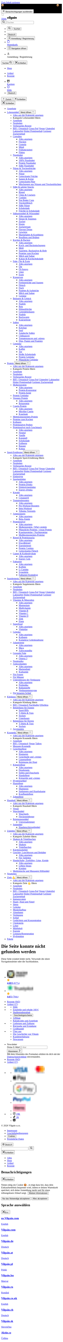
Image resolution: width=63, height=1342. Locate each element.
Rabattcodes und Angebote (25, 1020)
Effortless (44, 705)
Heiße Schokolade (27, 354)
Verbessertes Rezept (22, 126)
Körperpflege (19, 765)
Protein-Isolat (25, 393)
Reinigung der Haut (28, 762)
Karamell (23, 438)
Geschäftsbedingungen (17, 1133)
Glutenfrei (50, 128)
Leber (15, 925)
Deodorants (24, 770)
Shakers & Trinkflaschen (24, 839)
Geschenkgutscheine (23, 1015)
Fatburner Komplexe (28, 575)
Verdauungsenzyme (28, 690)
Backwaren (24, 317)
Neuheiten (17, 123)
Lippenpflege (25, 759)
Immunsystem (19, 899)
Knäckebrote (25, 320)
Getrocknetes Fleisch (28, 551)
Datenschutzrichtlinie (17, 1057)
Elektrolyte (18, 476)
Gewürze (23, 232)
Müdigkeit (17, 928)
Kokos (22, 448)
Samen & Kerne (26, 179)
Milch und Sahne (27, 256)
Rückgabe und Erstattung (24, 1026)
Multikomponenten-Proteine (32, 535)
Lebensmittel (13, 112)
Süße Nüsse (24, 205)
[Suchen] (3, 22)
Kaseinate (23, 414)
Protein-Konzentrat (27, 390)
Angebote (11, 108)
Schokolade (24, 208)
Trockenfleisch (25, 203)
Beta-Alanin (24, 519)
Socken (22, 715)
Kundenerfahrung (21, 1036)
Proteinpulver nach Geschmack (27, 427)
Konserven (18, 277)
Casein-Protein (20, 406)
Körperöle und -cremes (29, 778)
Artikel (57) (12, 1004)
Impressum (12, 1130)
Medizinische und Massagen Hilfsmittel (31, 871)
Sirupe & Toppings (27, 219)
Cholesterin (18, 923)
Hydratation (18, 936)
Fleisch (22, 285)
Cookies (22, 197)
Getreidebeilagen (26, 312)
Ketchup (23, 327)
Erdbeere (23, 443)
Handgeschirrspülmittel (29, 827)
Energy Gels (24, 559)
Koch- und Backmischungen (32, 245)
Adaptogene (18, 642)
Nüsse (21, 173)
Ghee (21, 272)
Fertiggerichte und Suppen (31, 282)
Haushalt (11, 800)
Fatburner (17, 561)
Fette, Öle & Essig (21, 261)
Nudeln (22, 304)
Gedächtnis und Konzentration (27, 920)
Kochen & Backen (21, 240)
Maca (21, 648)
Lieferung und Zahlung (23, 1023)
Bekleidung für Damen (23, 707)
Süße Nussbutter (26, 165)
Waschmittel (18, 811)
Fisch (21, 288)
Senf (21, 330)
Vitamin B (23, 610)
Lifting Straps (25, 866)
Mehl (21, 248)
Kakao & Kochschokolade (31, 258)
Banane (22, 446)
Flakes (22, 152)
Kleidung (11, 697)
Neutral (22, 432)
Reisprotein (24, 403)
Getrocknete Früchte (28, 176)
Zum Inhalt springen (10, 2)
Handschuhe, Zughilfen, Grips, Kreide (30, 860)
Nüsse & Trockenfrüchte (24, 168)
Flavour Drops (25, 229)
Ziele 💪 (11, 877)
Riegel (22, 192)
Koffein (22, 567)
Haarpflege (18, 783)
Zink (21, 618)
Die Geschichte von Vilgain (26, 1034)
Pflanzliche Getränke (28, 359)
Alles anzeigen (25, 139)
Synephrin (23, 572)
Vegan (42, 128)
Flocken (22, 142)
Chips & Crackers (27, 195)
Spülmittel (17, 824)
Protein (10, 363)
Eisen (21, 621)
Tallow (38, 743)
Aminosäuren (19, 513)
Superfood (18, 624)
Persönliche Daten (15, 1139)
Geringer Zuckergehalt (42, 382)
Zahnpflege (18, 796)
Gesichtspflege (20, 749)
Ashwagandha (25, 650)
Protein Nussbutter (27, 163)
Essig (21, 274)
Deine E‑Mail (13, 1047)
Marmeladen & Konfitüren (31, 235)
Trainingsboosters (21, 500)
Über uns (17, 1031)
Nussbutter (18, 155)
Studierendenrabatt (21, 1012)
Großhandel (18, 1028)
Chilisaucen (24, 335)
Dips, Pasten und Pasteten (31, 341)
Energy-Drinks (26, 490)
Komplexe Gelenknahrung (31, 640)
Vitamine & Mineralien (23, 600)
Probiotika (23, 685)
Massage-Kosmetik (22, 746)
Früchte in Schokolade (29, 211)
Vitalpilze (23, 629)
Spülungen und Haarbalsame (32, 791)
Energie (16, 931)
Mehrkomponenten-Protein (25, 417)
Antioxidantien (20, 664)
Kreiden (22, 868)
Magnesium (24, 605)
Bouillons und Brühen (29, 237)
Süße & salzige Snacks (23, 187)
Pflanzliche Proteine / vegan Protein (35, 529)
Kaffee (22, 349)
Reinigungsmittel (21, 819)
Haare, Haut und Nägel (23, 902)
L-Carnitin (23, 569)
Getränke (17, 343)
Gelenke (17, 632)
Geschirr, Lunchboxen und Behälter (29, 852)
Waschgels (24, 814)
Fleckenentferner (26, 816)
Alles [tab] (9, 1158)
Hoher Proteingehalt (33, 131)
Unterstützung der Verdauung (26, 680)
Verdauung (18, 915)
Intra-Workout (25, 508)
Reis (21, 306)
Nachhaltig (34, 705)
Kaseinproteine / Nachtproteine (33, 532)
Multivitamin (25, 608)
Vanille (22, 435)
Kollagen (17, 422)
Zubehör (11, 831)
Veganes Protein (20, 398)
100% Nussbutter (27, 160)
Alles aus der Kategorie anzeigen (28, 115)
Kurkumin (23, 672)
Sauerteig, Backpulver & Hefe (33, 250)
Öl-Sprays (23, 269)
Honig (22, 224)
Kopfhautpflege (26, 794)
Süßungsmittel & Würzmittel (26, 213)
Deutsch (11, 93)
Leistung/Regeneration (23, 933)
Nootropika (18, 661)
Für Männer (18, 677)
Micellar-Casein (26, 411)
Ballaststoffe (24, 687)
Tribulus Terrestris (27, 511)
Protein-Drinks (25, 484)
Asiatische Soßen (27, 333)
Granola (22, 144)
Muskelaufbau (19, 909)
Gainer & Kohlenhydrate (24, 553)
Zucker (22, 221)
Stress (15, 904)
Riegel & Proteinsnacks (24, 537)
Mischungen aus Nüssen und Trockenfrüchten (40, 184)
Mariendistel (24, 669)
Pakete (10, 939)
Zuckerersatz (25, 227)
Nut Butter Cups (26, 200)
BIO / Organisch (20, 128)
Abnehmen (18, 912)
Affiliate (17, 1018)
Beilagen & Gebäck (22, 298)
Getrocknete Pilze (27, 181)
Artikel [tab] (10, 1163)
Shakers (22, 844)
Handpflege (24, 775)
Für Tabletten (25, 858)
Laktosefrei (18, 131)
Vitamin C (23, 613)
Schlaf (16, 917)
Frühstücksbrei (25, 149)
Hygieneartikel (20, 780)
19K (18, 1114)
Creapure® (24, 498)
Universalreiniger (27, 822)
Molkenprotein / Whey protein (33, 527)
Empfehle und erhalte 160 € (26, 1009)
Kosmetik (12, 732)
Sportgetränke (19, 479)
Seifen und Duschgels (29, 773)
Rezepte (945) (13, 1001)
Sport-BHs (24, 710)
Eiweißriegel (24, 543)
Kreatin (16, 492)
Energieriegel (25, 545)
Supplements (13, 578)
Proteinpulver (19, 521)
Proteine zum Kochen (29, 253)
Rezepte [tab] (11, 1166)
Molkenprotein (20, 385)
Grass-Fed (33, 128)
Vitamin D (23, 616)
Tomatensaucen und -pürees (32, 338)
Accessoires (18, 729)
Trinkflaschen (25, 847)
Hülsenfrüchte (25, 309)
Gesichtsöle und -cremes (30, 757)
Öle (20, 266)
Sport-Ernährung (15, 452)
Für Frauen (18, 674)
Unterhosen (24, 718)
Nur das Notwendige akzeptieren (16, 1198)
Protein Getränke (26, 357)
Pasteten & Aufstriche (29, 290)
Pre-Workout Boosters (29, 506)
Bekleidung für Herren (23, 721)
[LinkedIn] (14, 1120)
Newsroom (18, 1039)
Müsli (21, 147)
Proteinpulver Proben (23, 424)
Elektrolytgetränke (27, 487)
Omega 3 (23, 658)
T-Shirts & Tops (26, 713)
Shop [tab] (9, 1160)
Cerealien (17, 136)
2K (17, 1117)
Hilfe (15, 1007)
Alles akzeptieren (40, 1198)
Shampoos (23, 788)
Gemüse (22, 296)
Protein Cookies (26, 548)
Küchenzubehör (20, 850)
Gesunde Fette (19, 653)
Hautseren (23, 754)
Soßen (16, 322)
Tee (20, 351)
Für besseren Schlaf (22, 693)
